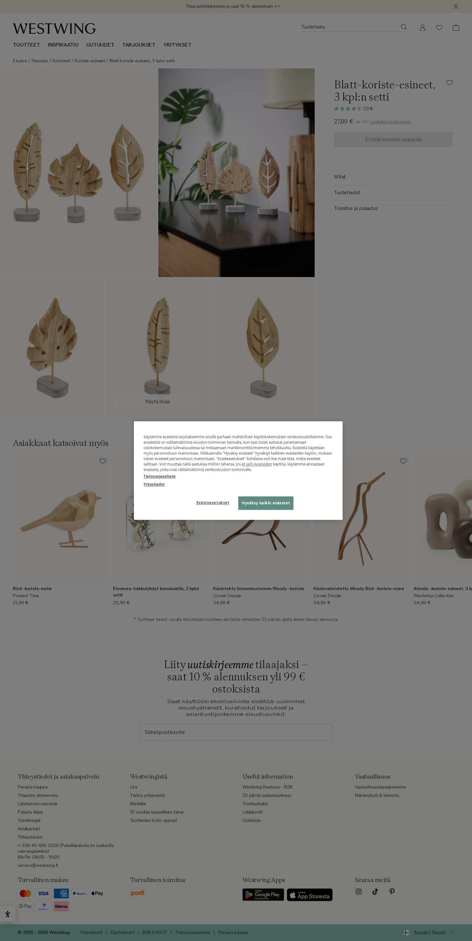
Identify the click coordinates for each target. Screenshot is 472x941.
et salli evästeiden (257, 464)
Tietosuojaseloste (160, 476)
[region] (238, 470)
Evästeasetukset (213, 502)
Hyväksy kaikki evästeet (266, 503)
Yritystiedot (154, 484)
